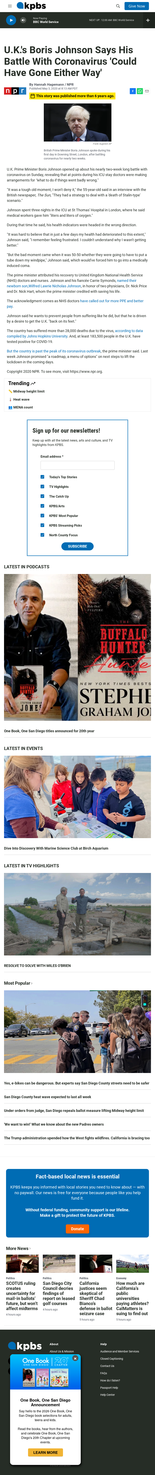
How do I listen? (110, 1380)
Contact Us (107, 1366)
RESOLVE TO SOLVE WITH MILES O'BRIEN (37, 966)
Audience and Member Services (119, 1351)
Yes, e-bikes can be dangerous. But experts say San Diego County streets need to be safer (76, 1083)
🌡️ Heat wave (18, 399)
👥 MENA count (20, 407)
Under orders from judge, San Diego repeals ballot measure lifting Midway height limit (74, 1110)
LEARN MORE (45, 1452)
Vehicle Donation (60, 1465)
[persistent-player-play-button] (11, 20)
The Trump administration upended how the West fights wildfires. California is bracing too (77, 1138)
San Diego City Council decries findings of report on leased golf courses (59, 1293)
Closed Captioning (111, 1358)
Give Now (137, 6)
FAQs (103, 1373)
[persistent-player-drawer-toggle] (149, 20)
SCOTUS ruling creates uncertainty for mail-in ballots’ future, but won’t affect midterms (22, 1296)
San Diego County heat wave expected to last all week (47, 1097)
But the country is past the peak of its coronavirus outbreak (54, 351)
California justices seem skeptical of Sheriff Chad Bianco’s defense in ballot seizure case (96, 1298)
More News (17, 1248)
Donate (77, 1228)
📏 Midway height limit (26, 391)
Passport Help (109, 1387)
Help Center (107, 1394)
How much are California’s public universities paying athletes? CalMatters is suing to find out (132, 1298)
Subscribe (77, 546)
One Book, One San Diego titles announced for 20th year (49, 731)
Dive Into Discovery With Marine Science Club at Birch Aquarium (56, 848)
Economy (121, 1278)
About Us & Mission (62, 1351)
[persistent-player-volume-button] (23, 20)
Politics (10, 1278)
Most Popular (17, 983)
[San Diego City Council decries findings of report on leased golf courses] (59, 1264)
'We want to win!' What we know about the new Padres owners (54, 1124)
